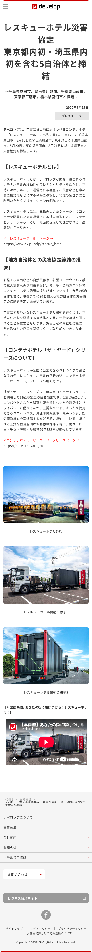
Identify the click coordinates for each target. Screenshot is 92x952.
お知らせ (10, 847)
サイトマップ (14, 929)
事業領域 (10, 827)
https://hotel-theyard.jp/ (23, 445)
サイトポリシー (40, 929)
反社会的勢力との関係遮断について (49, 933)
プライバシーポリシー (72, 929)
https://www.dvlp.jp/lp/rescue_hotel (33, 243)
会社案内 (10, 837)
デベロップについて (18, 817)
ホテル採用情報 (14, 857)
